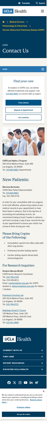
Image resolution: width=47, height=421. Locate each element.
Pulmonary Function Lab (13, 295)
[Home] (4, 21)
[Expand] (42, 350)
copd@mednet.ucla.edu (18, 283)
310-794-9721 (12, 304)
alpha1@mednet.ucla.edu (23, 286)
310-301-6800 (12, 322)
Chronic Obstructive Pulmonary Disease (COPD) (23, 30)
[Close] (43, 391)
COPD (5, 69)
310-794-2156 (12, 277)
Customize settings (23, 407)
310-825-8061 (12, 93)
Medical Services (17, 21)
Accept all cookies (23, 414)
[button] (24, 3)
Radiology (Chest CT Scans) (14, 310)
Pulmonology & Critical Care (15, 25)
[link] (9, 383)
